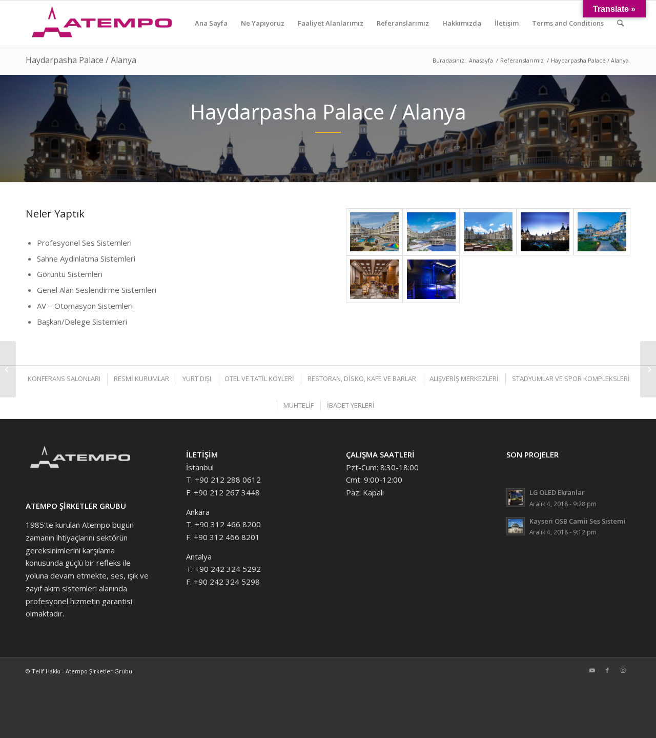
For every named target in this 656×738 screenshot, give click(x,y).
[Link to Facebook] (607, 670)
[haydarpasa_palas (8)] (431, 279)
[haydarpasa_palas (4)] (488, 232)
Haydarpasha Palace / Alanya (81, 60)
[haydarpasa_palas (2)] (601, 232)
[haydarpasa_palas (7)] (374, 232)
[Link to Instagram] (622, 670)
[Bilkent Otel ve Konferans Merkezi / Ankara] (648, 369)
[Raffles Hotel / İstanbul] (8, 369)
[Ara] (620, 23)
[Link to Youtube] (592, 670)
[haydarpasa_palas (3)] (545, 232)
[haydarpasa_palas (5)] (431, 232)
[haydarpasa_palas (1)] (374, 279)
